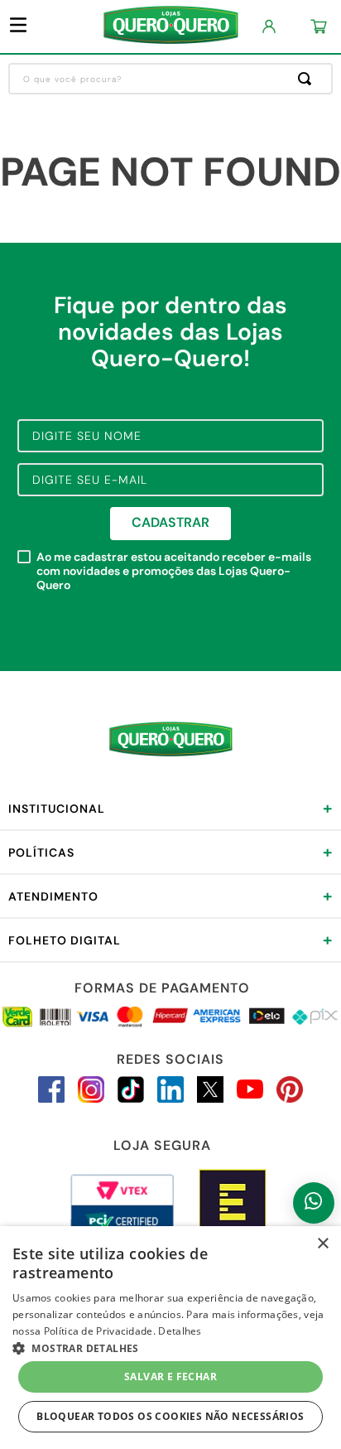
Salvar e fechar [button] (170, 1376)
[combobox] (170, 78)
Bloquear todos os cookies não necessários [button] (170, 1416)
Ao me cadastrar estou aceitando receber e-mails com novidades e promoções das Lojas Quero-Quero (173, 571)
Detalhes (179, 1331)
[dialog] (170, 1337)
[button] (170, 1347)
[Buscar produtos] (308, 79)
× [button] (322, 1244)
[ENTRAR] (270, 27)
